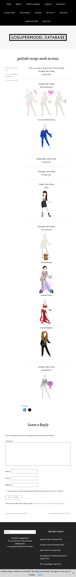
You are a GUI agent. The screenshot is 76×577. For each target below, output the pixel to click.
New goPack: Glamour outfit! (59, 513)
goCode (38, 13)
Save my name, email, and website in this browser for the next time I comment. (35, 491)
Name (8, 471)
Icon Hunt (63, 13)
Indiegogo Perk (32, 21)
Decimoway (28, 546)
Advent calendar (33, 4)
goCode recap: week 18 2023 (17, 513)
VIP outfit (50, 13)
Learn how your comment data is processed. (49, 503)
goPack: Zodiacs (45, 539)
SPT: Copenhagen (46, 564)
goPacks (48, 4)
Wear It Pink (44, 550)
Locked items (9, 13)
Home (9, 4)
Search (18, 4)
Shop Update (25, 13)
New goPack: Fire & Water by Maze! (52, 556)
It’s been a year (45, 545)
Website (8, 485)
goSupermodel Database (38, 37)
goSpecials (60, 4)
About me (46, 21)
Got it (40, 575)
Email (7, 478)
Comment (9, 441)
